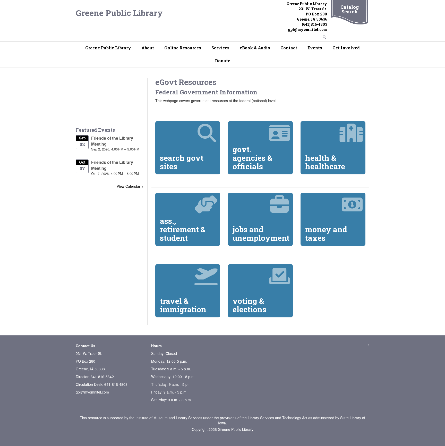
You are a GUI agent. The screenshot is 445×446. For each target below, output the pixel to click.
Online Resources (182, 47)
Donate (222, 60)
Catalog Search (349, 9)
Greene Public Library (119, 12)
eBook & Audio (255, 47)
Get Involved (346, 47)
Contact (288, 47)
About (147, 47)
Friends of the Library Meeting (112, 141)
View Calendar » (130, 186)
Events (314, 47)
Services (220, 47)
